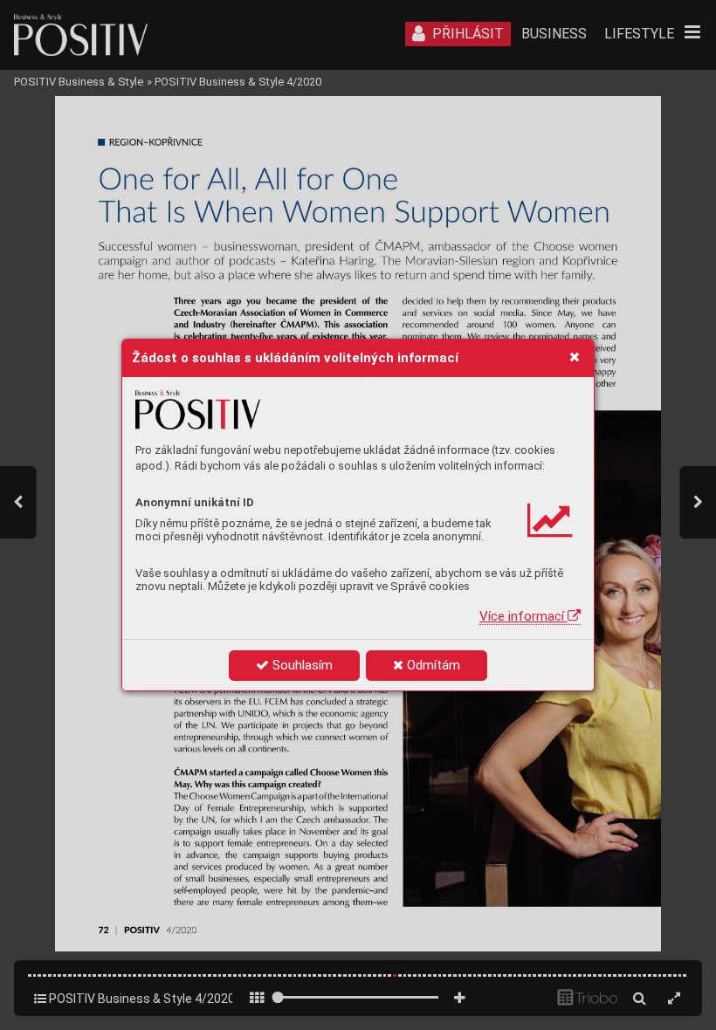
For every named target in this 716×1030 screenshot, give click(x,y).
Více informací (523, 616)
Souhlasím (301, 665)
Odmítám (431, 665)
